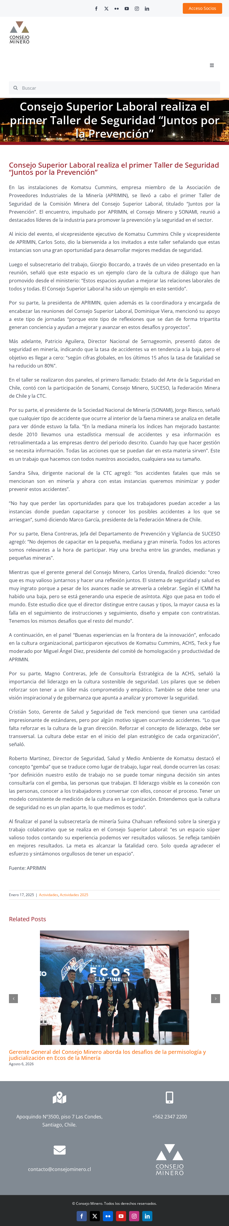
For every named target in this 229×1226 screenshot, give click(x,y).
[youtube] (127, 9)
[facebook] (96, 9)
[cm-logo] (19, 23)
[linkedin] (147, 9)
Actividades (48, 894)
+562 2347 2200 (169, 1116)
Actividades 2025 (74, 894)
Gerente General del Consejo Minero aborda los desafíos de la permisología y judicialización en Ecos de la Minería (107, 1054)
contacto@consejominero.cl (59, 1169)
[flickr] (116, 9)
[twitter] (106, 9)
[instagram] (137, 9)
